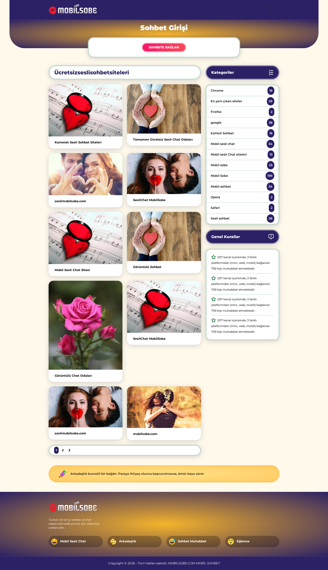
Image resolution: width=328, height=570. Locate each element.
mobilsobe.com (145, 434)
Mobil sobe (241, 165)
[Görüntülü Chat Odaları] (85, 325)
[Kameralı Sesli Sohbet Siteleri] (85, 110)
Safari (241, 208)
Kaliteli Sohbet (241, 133)
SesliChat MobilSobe (149, 200)
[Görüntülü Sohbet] (164, 236)
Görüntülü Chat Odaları (73, 375)
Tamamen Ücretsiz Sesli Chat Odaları (163, 139)
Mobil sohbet (241, 186)
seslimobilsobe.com (70, 201)
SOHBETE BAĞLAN (164, 47)
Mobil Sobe (241, 176)
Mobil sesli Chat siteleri (241, 154)
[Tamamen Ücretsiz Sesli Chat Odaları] (164, 108)
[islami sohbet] (73, 10)
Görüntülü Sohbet (147, 267)
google (241, 122)
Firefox (241, 112)
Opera (241, 197)
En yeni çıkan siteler (241, 101)
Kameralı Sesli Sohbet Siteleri (78, 142)
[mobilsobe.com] (164, 407)
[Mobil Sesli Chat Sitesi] (85, 238)
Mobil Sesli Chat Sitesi (72, 270)
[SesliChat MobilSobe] (164, 173)
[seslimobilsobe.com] (85, 174)
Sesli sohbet (241, 218)
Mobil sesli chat (241, 144)
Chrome (241, 90)
